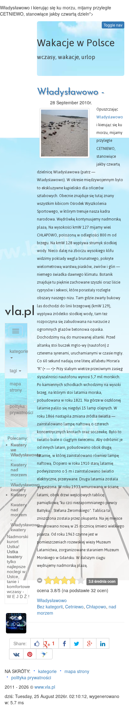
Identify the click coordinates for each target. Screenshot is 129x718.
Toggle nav (113, 24)
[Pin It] (29, 654)
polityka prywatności (18, 409)
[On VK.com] (16, 654)
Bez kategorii (50, 606)
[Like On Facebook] (37, 643)
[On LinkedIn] (102, 643)
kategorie (18, 351)
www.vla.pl (44, 687)
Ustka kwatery (14, 554)
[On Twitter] (76, 643)
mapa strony (16, 386)
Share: (20, 643)
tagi (14, 370)
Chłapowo (96, 606)
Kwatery (19, 494)
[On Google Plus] (89, 643)
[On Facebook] (64, 643)
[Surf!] (44, 654)
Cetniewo (74, 606)
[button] (7, 623)
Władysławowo (109, 117)
